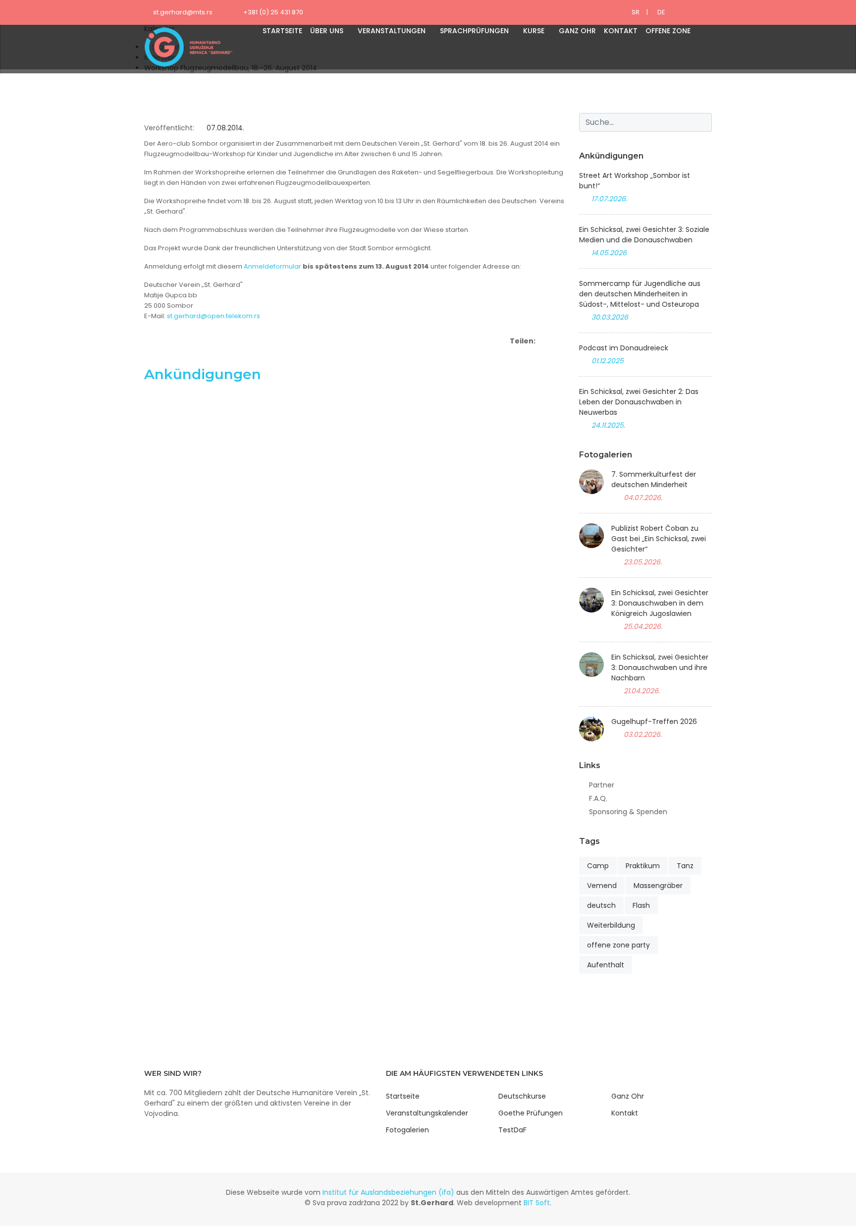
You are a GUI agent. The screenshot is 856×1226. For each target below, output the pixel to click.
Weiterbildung (611, 925)
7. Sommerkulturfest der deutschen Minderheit (653, 479)
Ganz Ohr (577, 31)
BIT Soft (537, 1203)
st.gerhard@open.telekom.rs (213, 316)
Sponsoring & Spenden (628, 812)
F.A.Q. (598, 798)
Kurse (533, 31)
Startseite (282, 31)
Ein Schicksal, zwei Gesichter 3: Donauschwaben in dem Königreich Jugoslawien (659, 603)
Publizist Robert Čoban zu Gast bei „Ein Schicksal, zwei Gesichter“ (658, 538)
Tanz (685, 866)
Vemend (602, 886)
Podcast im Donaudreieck (623, 348)
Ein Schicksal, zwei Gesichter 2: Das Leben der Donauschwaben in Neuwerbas (638, 402)
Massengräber (658, 886)
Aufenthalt (605, 965)
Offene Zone (668, 31)
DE (661, 12)
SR (636, 12)
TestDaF (512, 1130)
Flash (641, 905)
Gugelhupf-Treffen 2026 (654, 721)
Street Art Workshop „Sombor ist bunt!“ (634, 180)
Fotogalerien (407, 1130)
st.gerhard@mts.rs (183, 12)
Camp (598, 866)
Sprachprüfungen (474, 31)
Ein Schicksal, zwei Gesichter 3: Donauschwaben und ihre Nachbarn (659, 667)
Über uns (326, 31)
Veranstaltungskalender (427, 1113)
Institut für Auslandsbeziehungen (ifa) (388, 1192)
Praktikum (643, 866)
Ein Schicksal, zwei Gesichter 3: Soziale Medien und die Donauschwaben (644, 234)
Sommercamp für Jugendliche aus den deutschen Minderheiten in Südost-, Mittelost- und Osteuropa (639, 294)
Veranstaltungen (392, 31)
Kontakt (621, 31)
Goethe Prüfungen (530, 1113)
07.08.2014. (224, 128)
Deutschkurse (522, 1096)
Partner (601, 785)
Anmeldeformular (272, 266)
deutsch (601, 905)
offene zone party (618, 945)
